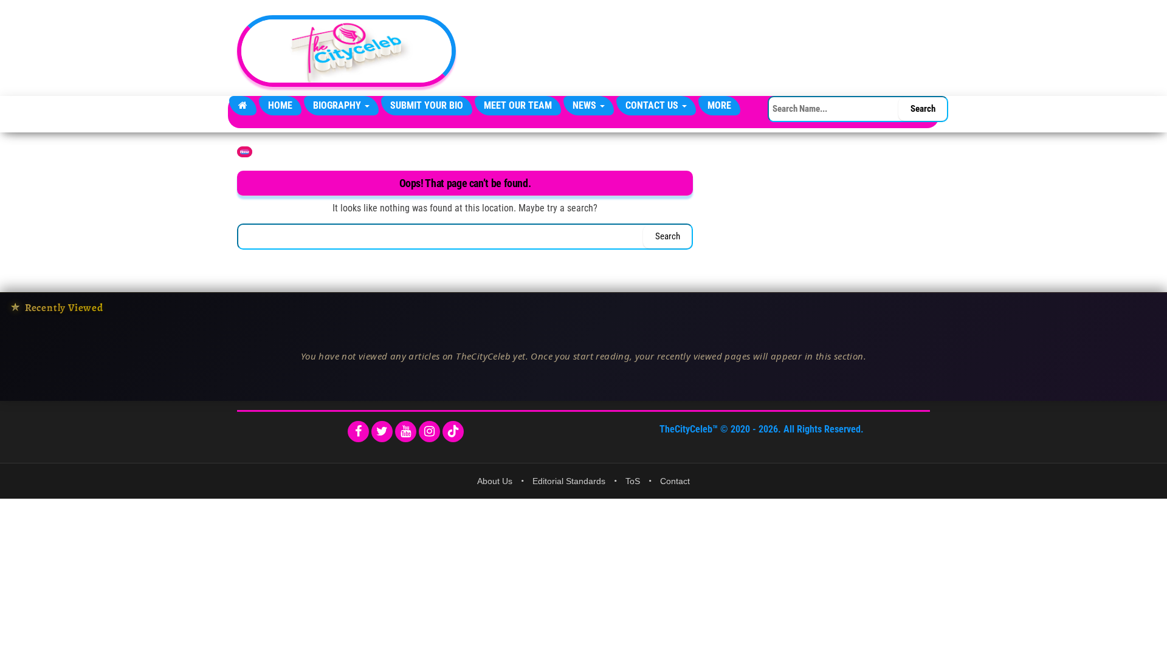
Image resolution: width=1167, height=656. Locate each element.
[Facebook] (358, 431)
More (719, 105)
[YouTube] (405, 431)
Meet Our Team (518, 105)
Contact (675, 481)
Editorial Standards (568, 481)
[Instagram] (429, 431)
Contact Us (653, 105)
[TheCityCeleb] (242, 105)
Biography (338, 105)
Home (280, 105)
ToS (632, 481)
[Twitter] (382, 431)
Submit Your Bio (426, 105)
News (586, 105)
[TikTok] (453, 431)
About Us (494, 481)
